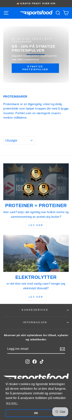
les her (36, 225)
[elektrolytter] (36, 253)
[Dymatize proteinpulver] (36, 54)
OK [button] (36, 413)
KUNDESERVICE (35, 310)
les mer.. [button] (12, 403)
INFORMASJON (35, 322)
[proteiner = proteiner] (36, 181)
